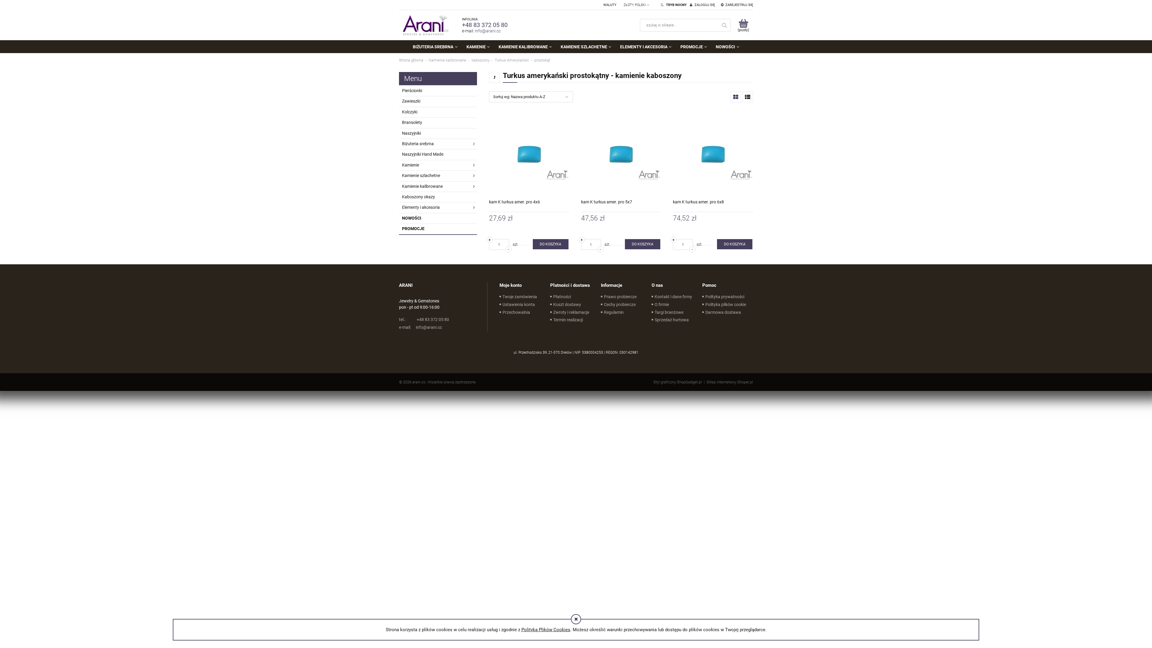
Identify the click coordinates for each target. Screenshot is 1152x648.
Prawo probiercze (620, 296)
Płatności (562, 296)
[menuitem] (435, 46)
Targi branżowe (669, 312)
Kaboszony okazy (418, 196)
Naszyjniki (411, 133)
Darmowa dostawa (723, 312)
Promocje (413, 228)
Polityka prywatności (724, 296)
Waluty (609, 5)
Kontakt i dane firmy (673, 296)
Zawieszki (411, 101)
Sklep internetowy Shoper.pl (729, 382)
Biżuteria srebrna (418, 143)
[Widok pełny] (747, 97)
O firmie (662, 304)
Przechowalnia (516, 312)
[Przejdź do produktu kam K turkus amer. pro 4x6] (529, 154)
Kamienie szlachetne (421, 175)
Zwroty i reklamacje (571, 312)
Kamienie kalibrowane (422, 186)
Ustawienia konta (518, 304)
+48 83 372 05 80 (485, 24)
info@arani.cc (488, 30)
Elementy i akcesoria (421, 207)
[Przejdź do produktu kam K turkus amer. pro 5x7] (621, 154)
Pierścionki (412, 90)
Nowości (411, 218)
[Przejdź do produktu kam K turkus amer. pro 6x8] (713, 154)
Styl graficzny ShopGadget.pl (677, 382)
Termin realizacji (568, 319)
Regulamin (614, 312)
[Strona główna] (424, 25)
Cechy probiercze (620, 304)
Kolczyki (409, 112)
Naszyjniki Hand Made (422, 154)
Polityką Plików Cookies (545, 629)
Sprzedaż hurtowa (672, 319)
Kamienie (410, 165)
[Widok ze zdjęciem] (735, 97)
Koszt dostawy (567, 304)
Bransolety (412, 122)
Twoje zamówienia (519, 296)
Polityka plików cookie (725, 304)
